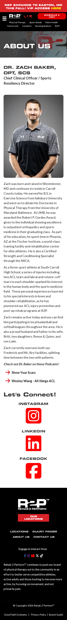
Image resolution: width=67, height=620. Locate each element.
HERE (56, 8)
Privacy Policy (38, 614)
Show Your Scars (24, 372)
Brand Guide (56, 614)
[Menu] (4, 18)
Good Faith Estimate (15, 614)
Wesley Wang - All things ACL (33, 381)
